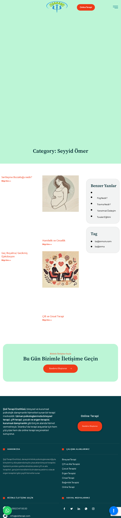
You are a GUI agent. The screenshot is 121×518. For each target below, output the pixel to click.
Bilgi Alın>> (6, 181)
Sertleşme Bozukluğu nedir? (16, 177)
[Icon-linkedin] (78, 508)
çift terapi (16, 419)
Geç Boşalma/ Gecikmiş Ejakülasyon (14, 254)
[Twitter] (71, 508)
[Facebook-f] (64, 508)
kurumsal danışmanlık (15, 423)
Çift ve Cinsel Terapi (53, 316)
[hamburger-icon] (115, 8)
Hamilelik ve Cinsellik (53, 240)
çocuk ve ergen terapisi (36, 419)
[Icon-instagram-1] (93, 508)
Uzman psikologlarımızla (29, 416)
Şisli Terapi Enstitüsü (14, 408)
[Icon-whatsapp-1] (86, 508)
